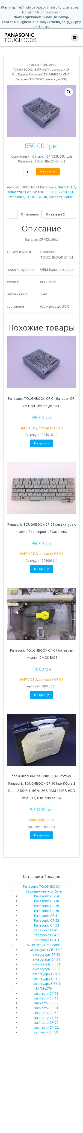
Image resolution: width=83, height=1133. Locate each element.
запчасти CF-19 (46, 998)
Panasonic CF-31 (46, 915)
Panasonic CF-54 (46, 896)
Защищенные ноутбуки (44, 891)
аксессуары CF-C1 (46, 974)
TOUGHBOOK (36, 197)
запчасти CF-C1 (20, 192)
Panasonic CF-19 (46, 906)
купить (69, 197)
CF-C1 (48, 192)
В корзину (47, 171)
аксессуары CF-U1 (46, 983)
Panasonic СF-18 (46, 901)
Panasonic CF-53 (46, 925)
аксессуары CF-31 (46, 959)
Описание (29, 214)
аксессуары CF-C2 (46, 979)
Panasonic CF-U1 (46, 940)
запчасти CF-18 (46, 993)
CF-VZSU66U (64, 192)
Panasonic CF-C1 (46, 930)
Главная (33, 64)
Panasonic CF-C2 (46, 935)
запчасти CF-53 (46, 1017)
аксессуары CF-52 (46, 964)
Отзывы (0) (55, 214)
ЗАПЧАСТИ (42, 69)
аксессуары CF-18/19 (46, 949)
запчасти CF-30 (46, 1003)
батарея (55, 197)
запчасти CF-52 (46, 1013)
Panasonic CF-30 (41, 820)
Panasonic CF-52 (46, 920)
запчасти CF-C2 (46, 1027)
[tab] (30, 214)
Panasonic (20, 37)
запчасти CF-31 (46, 1008)
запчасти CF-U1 (46, 1032)
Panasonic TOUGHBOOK (41, 886)
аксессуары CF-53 (46, 969)
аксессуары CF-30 (46, 954)
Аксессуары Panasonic (44, 945)
